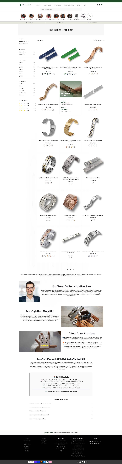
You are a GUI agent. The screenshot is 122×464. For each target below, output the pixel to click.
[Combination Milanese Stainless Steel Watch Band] (93, 54)
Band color (23, 81)
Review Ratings (23, 100)
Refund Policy (27, 444)
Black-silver (50, 74)
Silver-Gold (92, 145)
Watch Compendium (61, 441)
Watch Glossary (61, 444)
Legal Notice (27, 446)
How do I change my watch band (61, 419)
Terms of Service (27, 441)
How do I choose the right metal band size (61, 403)
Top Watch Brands (61, 446)
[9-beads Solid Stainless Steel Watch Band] (48, 92)
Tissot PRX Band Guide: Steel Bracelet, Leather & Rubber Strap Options (62, 385)
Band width (23, 60)
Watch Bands (57, 5)
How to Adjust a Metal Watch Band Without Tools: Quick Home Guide (61, 383)
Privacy (27, 443)
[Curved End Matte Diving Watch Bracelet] (93, 202)
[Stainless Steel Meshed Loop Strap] (93, 92)
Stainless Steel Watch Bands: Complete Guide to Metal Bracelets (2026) (62, 387)
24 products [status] (40, 40)
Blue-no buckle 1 (73, 74)
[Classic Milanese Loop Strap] (93, 165)
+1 (53, 109)
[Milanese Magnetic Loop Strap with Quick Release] (70, 128)
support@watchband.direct (95, 441)
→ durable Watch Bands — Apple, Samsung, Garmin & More (62, 391)
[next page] (73, 269)
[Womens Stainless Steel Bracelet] (48, 238)
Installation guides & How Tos (61, 443)
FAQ (61, 450)
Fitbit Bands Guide (78, 446)
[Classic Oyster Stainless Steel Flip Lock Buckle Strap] (70, 238)
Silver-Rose (97, 145)
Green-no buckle (65, 74)
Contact (27, 448)
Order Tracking (44, 443)
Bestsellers (38, 5)
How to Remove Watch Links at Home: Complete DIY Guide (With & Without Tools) (62, 381)
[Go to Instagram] (80, 462)
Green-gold (48, 74)
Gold (92, 74)
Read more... (62, 369)
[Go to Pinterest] (86, 462)
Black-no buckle (43, 74)
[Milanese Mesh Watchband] (70, 202)
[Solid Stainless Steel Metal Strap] (48, 202)
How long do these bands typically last (61, 415)
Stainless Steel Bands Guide (78, 453)
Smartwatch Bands (69, 5)
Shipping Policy (44, 441)
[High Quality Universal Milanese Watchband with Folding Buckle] (70, 165)
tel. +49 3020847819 (95, 443)
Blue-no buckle (67, 74)
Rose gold (44, 145)
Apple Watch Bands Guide (78, 441)
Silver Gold (48, 110)
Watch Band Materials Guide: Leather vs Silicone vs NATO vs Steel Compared (62, 379)
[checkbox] (27, 41)
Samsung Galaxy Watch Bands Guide (78, 443)
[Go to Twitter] (82, 462)
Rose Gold (97, 74)
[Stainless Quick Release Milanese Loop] (48, 128)
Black (89, 74)
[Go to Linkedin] (84, 462)
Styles (78, 5)
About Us (27, 450)
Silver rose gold (43, 256)
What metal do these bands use (61, 411)
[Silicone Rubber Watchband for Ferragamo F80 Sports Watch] (48, 54)
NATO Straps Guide (78, 452)
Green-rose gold (45, 74)
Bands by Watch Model (61, 448)
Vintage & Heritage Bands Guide (78, 455)
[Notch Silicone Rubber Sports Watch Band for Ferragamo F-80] (70, 54)
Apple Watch (47, 5)
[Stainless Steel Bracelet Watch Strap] (93, 128)
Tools (85, 5)
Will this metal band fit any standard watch (61, 407)
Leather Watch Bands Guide (78, 450)
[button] (98, 40)
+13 (53, 73)
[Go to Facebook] (78, 462)
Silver (94, 74)
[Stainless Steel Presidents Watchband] (48, 165)
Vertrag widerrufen (48, 432)
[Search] (80, 10)
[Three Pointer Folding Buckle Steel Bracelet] (93, 238)
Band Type (22, 49)
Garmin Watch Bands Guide (78, 448)
